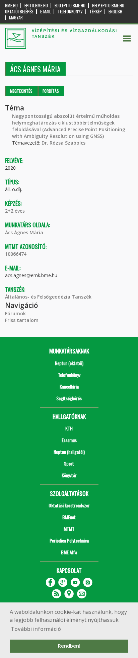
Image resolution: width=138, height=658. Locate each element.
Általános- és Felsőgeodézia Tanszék (48, 297)
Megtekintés (21, 91)
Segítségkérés (69, 398)
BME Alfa (69, 552)
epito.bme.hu (36, 5)
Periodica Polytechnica (69, 540)
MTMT (69, 528)
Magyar (16, 17)
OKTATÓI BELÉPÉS (19, 11)
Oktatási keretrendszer (69, 505)
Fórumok (15, 313)
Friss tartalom (22, 320)
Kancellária (69, 386)
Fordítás (51, 91)
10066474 (15, 254)
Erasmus (69, 439)
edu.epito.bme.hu (70, 5)
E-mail (45, 11)
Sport (69, 463)
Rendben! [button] (69, 646)
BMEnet (69, 516)
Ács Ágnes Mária (24, 232)
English (115, 11)
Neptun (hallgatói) (69, 451)
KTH (69, 428)
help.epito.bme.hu (108, 5)
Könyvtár (69, 475)
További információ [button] (36, 629)
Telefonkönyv (70, 11)
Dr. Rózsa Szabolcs (63, 143)
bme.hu (11, 5)
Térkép (95, 11)
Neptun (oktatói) (69, 362)
